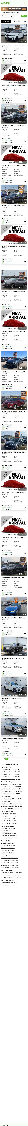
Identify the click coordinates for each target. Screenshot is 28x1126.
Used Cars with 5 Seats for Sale (9, 862)
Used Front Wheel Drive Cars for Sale (11, 872)
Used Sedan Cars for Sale (8, 828)
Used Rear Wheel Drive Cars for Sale (11, 877)
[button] (25, 61)
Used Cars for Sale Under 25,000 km (11, 784)
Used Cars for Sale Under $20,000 (10, 774)
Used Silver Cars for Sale (8, 848)
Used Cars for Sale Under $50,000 (10, 779)
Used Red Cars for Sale (7, 852)
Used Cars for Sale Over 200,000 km (11, 793)
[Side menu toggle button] (25, 3)
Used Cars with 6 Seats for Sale (9, 865)
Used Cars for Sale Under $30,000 (10, 776)
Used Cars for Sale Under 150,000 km (11, 791)
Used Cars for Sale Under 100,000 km (11, 789)
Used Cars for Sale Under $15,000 (10, 771)
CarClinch (5, 3)
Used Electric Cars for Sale (8, 813)
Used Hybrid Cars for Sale (8, 816)
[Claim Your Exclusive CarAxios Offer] (14, 9)
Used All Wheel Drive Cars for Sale (10, 875)
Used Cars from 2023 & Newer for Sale (11, 799)
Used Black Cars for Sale (7, 843)
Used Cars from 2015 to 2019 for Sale (11, 803)
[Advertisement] (14, 267)
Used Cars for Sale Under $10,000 (10, 769)
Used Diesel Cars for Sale (8, 818)
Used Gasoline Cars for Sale (8, 820)
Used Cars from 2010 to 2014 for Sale (11, 806)
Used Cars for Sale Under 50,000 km (11, 786)
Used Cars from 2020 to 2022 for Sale (11, 801)
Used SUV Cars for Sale (7, 830)
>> (20, 758)
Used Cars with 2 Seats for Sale (9, 858)
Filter (24, 16)
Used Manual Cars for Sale (8, 885)
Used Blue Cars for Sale (7, 850)
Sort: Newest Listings (7, 16)
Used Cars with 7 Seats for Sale (9, 867)
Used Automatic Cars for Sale (9, 882)
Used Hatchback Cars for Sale (9, 835)
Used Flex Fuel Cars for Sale (8, 823)
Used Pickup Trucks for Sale (8, 838)
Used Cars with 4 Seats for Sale (9, 860)
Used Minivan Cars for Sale (8, 833)
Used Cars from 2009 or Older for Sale (11, 808)
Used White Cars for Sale (8, 845)
